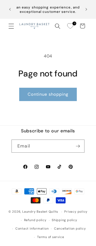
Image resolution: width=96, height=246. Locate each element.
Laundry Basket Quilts (40, 212)
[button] (11, 26)
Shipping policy (64, 220)
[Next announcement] (86, 9)
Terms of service (50, 237)
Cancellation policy (70, 229)
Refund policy (35, 220)
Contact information (32, 229)
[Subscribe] (78, 146)
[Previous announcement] (10, 9)
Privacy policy (76, 212)
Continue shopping (48, 94)
